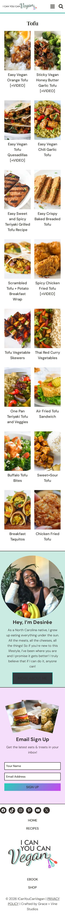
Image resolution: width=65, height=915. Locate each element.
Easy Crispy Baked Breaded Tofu (47, 219)
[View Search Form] (61, 6)
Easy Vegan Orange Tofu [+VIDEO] (17, 80)
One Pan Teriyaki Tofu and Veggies (17, 416)
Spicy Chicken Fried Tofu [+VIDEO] (47, 288)
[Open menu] (52, 6)
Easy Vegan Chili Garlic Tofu (47, 149)
